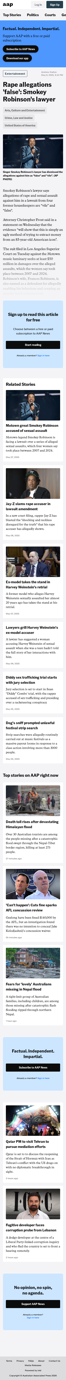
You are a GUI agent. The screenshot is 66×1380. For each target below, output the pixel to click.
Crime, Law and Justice (19, 118)
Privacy (20, 1361)
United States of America (20, 125)
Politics (33, 14)
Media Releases (33, 1365)
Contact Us (54, 1361)
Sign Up (54, 4)
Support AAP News (33, 1304)
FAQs (31, 1361)
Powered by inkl (33, 1370)
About (41, 1361)
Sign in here (43, 355)
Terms (9, 1361)
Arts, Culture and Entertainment (25, 110)
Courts (50, 14)
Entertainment (15, 73)
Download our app (17, 58)
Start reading (33, 345)
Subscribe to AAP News (20, 49)
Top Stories (12, 14)
